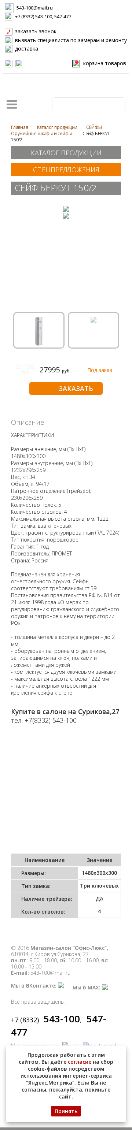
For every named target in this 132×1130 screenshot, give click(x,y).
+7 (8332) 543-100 (33, 16)
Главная (19, 127)
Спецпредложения (66, 169)
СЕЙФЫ (94, 127)
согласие (79, 1061)
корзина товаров (101, 63)
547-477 (62, 16)
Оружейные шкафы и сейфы (41, 133)
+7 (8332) (45, 1019)
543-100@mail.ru (34, 7)
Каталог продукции (57, 127)
